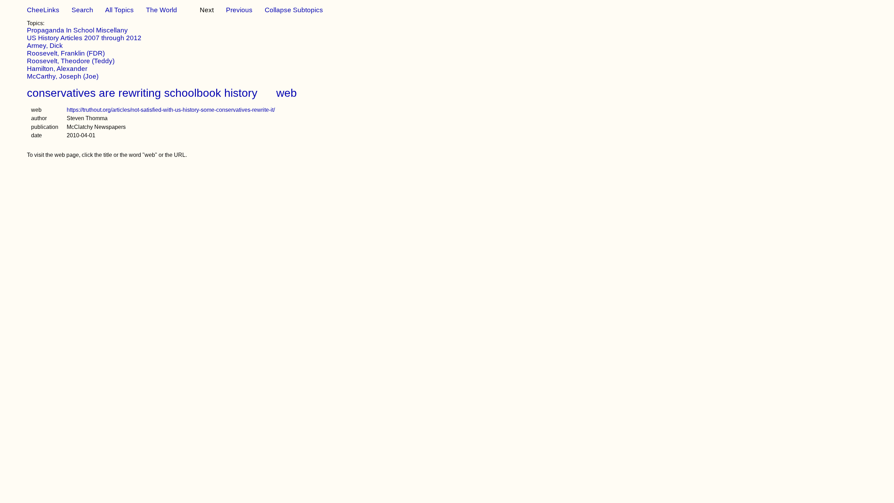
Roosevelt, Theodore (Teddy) (71, 61)
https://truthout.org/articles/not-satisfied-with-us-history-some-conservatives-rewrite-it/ (171, 110)
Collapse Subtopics (294, 10)
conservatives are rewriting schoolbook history (142, 93)
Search (82, 10)
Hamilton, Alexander (57, 68)
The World (161, 10)
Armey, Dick (45, 45)
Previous (239, 10)
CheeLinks (43, 10)
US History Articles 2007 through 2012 (84, 38)
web (286, 93)
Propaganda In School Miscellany (77, 30)
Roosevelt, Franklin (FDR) (66, 53)
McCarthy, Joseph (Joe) (62, 76)
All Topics (119, 10)
